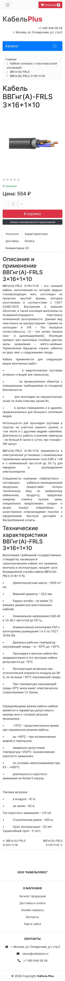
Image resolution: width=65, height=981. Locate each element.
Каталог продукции (32, 896)
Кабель (22, 19)
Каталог (12, 46)
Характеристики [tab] (36, 234)
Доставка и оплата (33, 903)
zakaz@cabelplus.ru (35, 953)
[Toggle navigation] (7, 4)
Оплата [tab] (29, 241)
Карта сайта (32, 924)
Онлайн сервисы (32, 910)
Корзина (51, 5)
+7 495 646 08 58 (50, 28)
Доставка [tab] (12, 241)
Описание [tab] (12, 234)
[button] (32, 222)
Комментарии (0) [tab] (17, 248)
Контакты (32, 917)
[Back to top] (57, 964)
